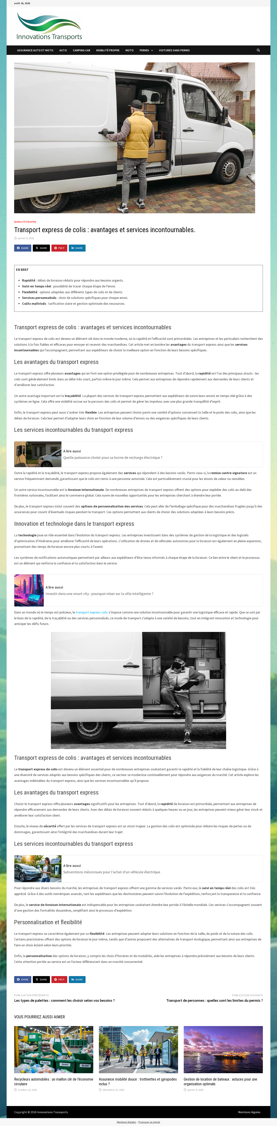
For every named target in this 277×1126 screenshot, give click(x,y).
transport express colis (92, 612)
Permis (144, 50)
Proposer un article (149, 1122)
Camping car (81, 50)
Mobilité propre (107, 50)
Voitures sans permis (174, 50)
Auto (63, 50)
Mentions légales (249, 1112)
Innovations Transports (52, 1112)
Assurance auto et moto (35, 50)
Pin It (61, 248)
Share (24, 248)
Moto (129, 50)
